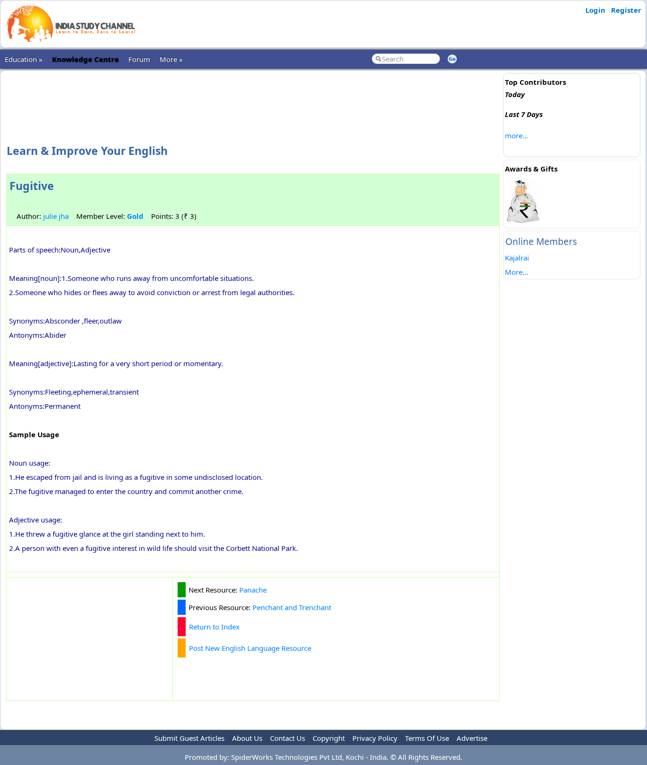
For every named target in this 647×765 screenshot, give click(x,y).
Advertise (472, 738)
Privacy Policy (374, 738)
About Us (247, 738)
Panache (253, 589)
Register (626, 10)
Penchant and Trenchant (291, 607)
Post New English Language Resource (250, 648)
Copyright (329, 738)
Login (595, 10)
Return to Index (214, 626)
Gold (135, 216)
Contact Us (287, 738)
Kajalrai (517, 257)
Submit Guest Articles (189, 738)
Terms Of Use (427, 738)
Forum (139, 59)
